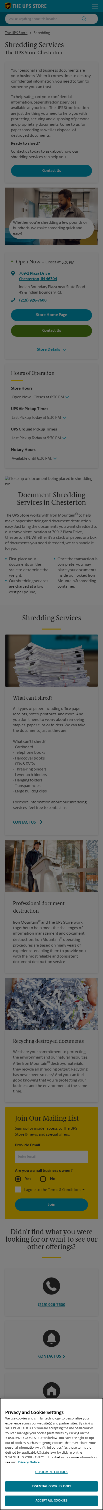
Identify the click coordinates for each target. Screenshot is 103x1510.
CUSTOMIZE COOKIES (51, 1472)
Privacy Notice (29, 1462)
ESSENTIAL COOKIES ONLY (52, 1486)
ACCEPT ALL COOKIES (51, 1500)
